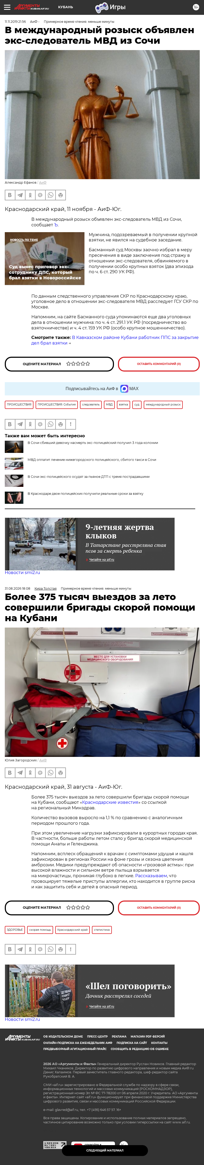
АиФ (42, 182)
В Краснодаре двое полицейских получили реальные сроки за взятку (85, 494)
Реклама (119, 1036)
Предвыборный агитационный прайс (75, 1049)
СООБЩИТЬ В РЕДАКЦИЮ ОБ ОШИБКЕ (140, 1049)
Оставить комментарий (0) (159, 364)
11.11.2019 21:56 (15, 22)
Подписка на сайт (132, 1043)
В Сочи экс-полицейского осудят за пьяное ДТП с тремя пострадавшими (89, 477)
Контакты (159, 1043)
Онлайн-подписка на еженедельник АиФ (77, 1043)
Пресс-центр (97, 1036)
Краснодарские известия (110, 802)
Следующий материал (105, 1150)
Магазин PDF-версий (148, 1036)
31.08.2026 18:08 (17, 588)
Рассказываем (151, 875)
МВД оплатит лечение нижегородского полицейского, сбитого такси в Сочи (92, 460)
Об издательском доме (63, 1036)
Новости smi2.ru (22, 572)
